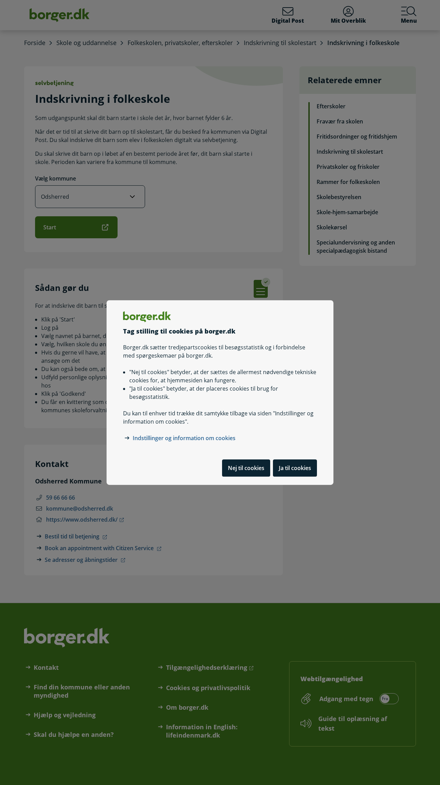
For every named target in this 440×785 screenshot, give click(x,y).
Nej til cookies (246, 468)
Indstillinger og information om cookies (184, 438)
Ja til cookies (295, 468)
